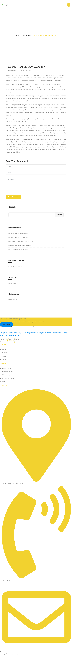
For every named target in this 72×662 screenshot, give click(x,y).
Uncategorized (26, 35)
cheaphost (12, 70)
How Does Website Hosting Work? (18, 233)
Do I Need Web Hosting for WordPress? (19, 245)
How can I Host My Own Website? (18, 237)
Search (12, 207)
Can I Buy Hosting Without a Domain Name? (21, 241)
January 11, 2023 (25, 70)
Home (17, 35)
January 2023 (12, 283)
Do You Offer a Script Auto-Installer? (18, 249)
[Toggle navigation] (64, 4)
